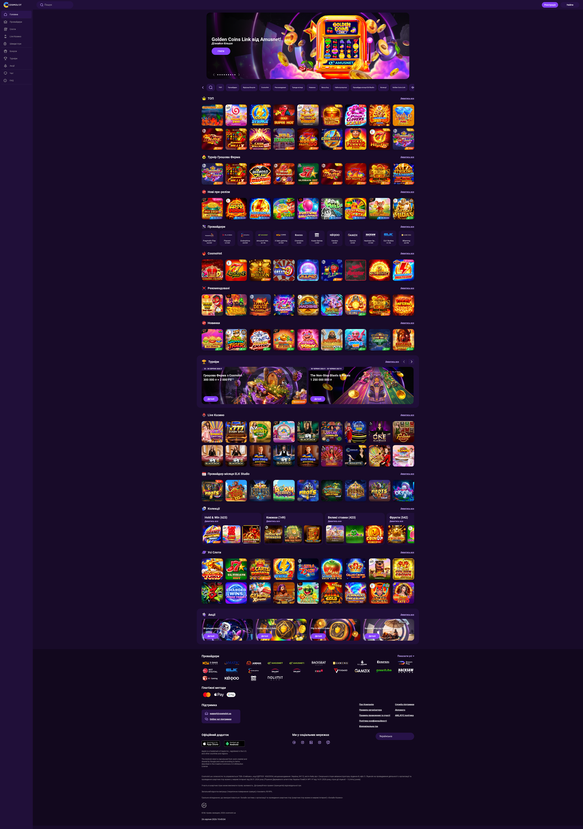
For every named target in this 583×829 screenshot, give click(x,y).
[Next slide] (239, 75)
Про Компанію (366, 704)
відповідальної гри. (293, 785)
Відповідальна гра (368, 726)
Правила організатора (370, 710)
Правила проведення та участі (374, 715)
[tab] (217, 74)
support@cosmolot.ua (220, 713)
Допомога (400, 710)
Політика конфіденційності (373, 721)
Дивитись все (211, 521)
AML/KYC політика (404, 715)
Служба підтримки (404, 704)
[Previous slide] (214, 75)
